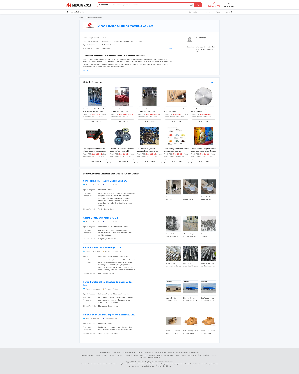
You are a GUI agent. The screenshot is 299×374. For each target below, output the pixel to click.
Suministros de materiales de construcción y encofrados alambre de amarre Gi (120, 111)
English (97, 355)
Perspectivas (195, 352)
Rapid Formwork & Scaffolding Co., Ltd (102, 247)
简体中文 (105, 355)
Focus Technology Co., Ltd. (145, 362)
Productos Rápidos (182, 352)
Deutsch (143, 355)
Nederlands (192, 355)
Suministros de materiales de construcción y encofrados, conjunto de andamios (147, 111)
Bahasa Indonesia (154, 357)
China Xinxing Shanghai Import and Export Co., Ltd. (109, 315)
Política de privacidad (144, 352)
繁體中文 (113, 355)
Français (127, 355)
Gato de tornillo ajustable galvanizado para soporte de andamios (147, 151)
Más (170, 48)
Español (135, 355)
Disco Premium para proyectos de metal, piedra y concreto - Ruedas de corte (203, 151)
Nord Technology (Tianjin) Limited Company (105, 181)
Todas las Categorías (76, 12)
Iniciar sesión (229, 6)
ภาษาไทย (206, 355)
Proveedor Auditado (113, 185)
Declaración (116, 352)
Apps (218, 12)
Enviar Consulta (95, 121)
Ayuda (208, 12)
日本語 (120, 355)
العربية (184, 355)
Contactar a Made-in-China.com (164, 352)
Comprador (193, 12)
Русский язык (168, 355)
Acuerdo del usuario (129, 352)
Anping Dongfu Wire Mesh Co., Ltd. (100, 218)
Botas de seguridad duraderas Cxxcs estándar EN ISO (173, 333)
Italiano (159, 355)
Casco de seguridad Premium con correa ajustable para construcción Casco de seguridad (176, 151)
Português (151, 355)
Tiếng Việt (142, 357)
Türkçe (214, 355)
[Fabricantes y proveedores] (78, 4)
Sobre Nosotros (105, 352)
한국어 (177, 355)
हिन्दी (199, 355)
